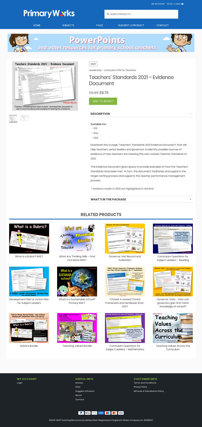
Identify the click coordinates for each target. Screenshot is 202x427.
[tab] (141, 114)
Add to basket (103, 101)
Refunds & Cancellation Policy (149, 391)
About (78, 395)
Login (19, 382)
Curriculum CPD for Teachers (120, 70)
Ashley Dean (91, 420)
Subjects (68, 25)
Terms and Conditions (145, 382)
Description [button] (100, 114)
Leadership (95, 70)
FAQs (99, 25)
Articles (79, 382)
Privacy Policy (140, 387)
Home (36, 25)
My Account (158, 4)
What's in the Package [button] (108, 199)
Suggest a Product (131, 25)
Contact (162, 25)
